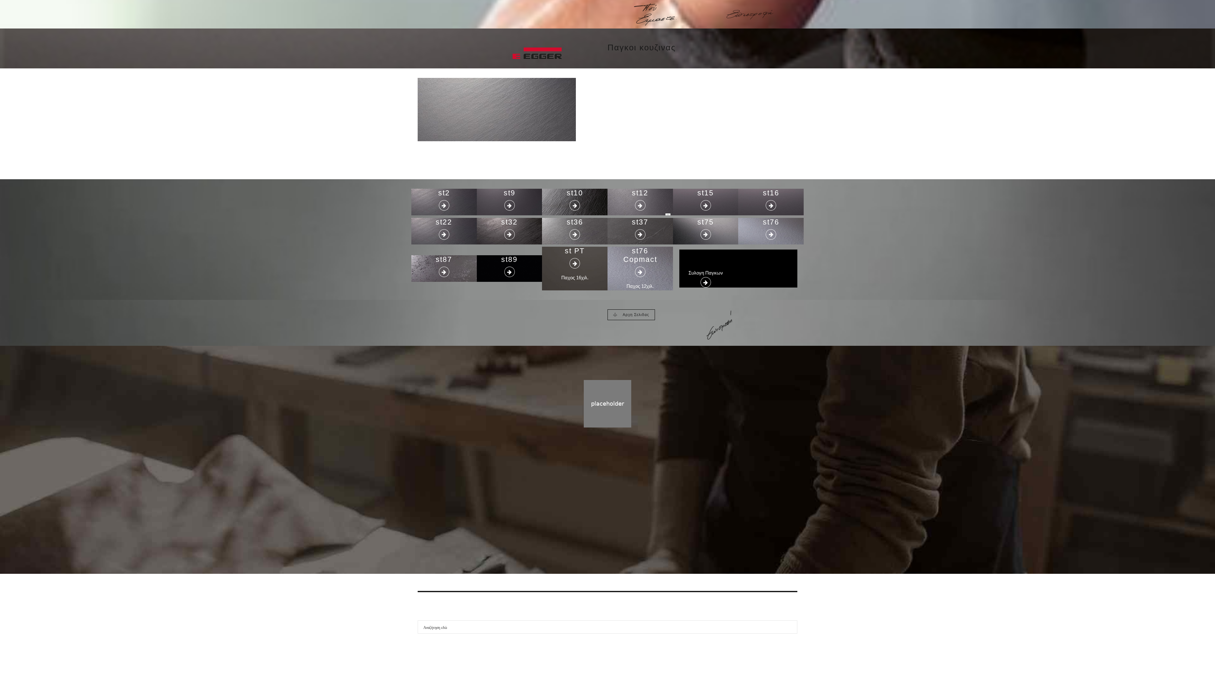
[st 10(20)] (497, 109)
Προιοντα (617, 516)
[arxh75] (465, 14)
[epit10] (750, 14)
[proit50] (560, 14)
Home (595, 516)
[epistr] (718, 325)
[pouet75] (655, 14)
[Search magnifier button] (790, 627)
